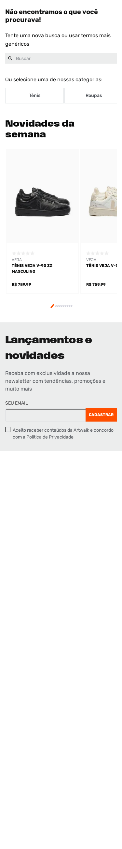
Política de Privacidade (50, 437)
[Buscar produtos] (10, 58)
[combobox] (61, 58)
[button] (52, 306)
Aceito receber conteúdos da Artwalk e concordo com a (63, 433)
